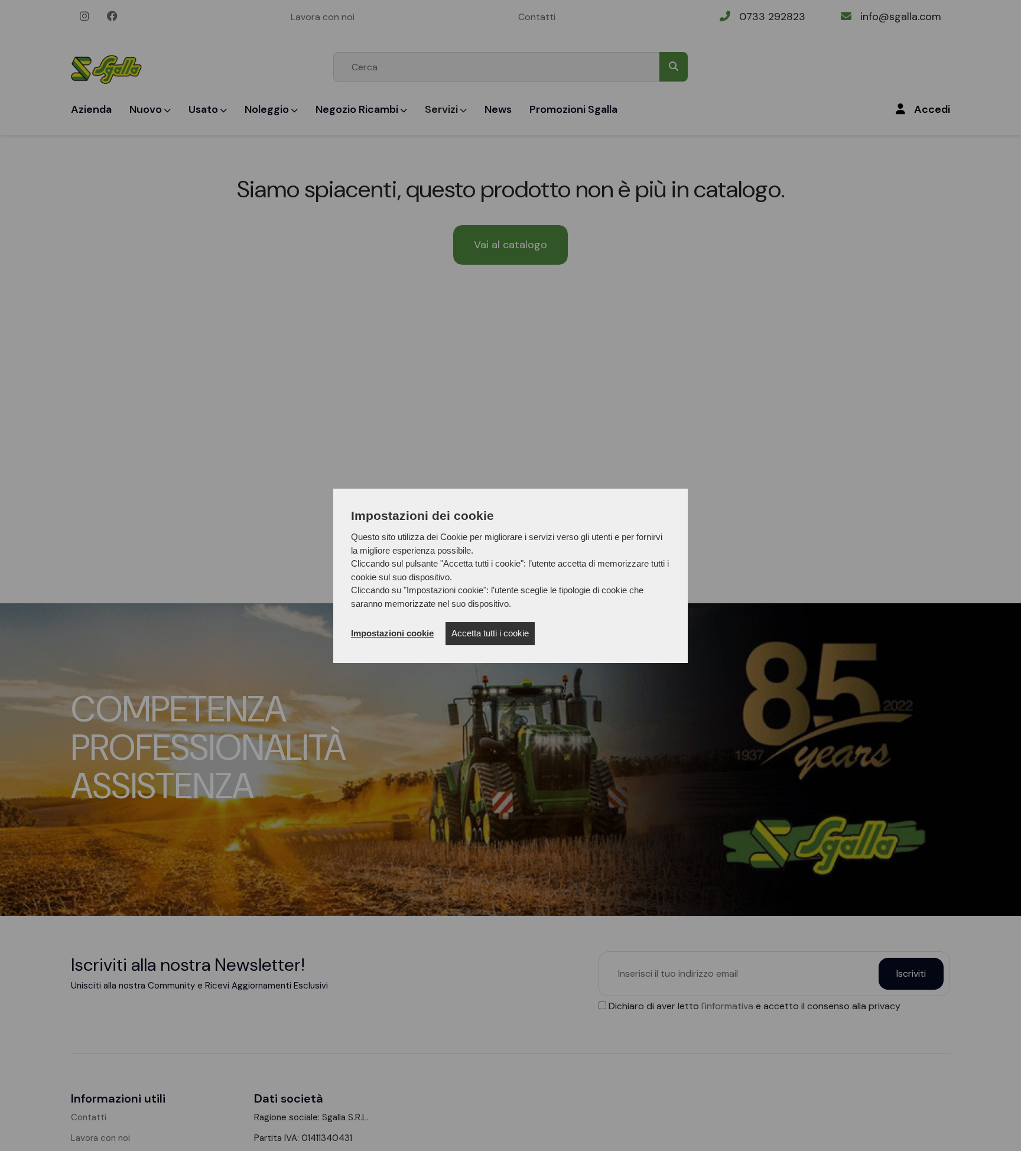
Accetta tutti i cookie (490, 633)
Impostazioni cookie (392, 633)
